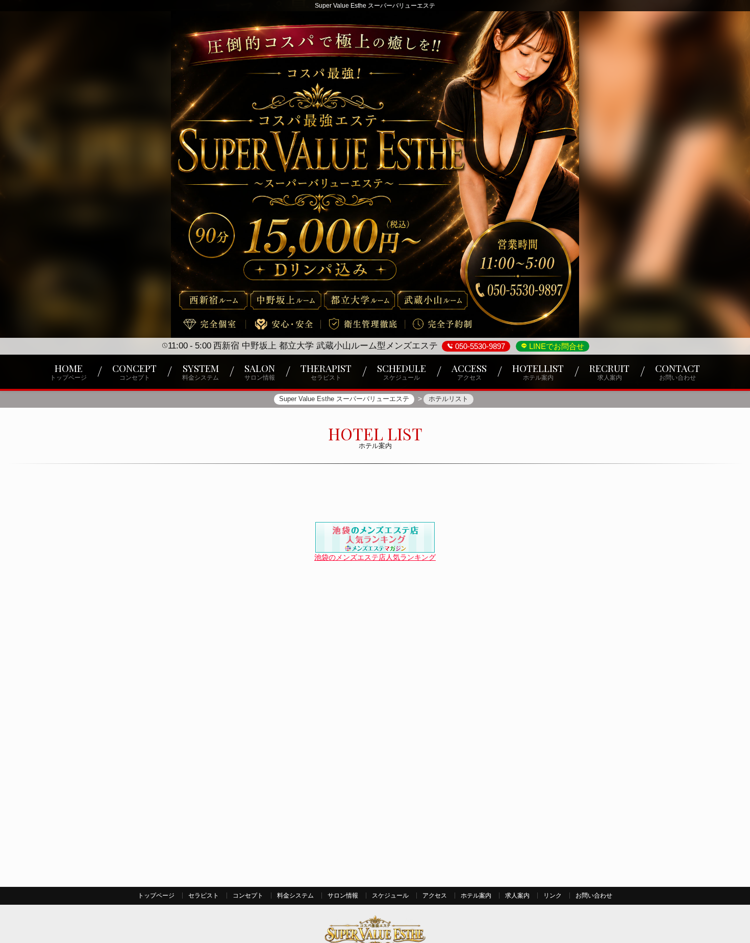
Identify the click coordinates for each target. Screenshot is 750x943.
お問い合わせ (594, 895)
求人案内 (517, 895)
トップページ (156, 895)
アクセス (434, 895)
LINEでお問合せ (555, 346)
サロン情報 (343, 895)
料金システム (295, 895)
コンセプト (248, 895)
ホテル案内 (476, 895)
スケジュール (390, 895)
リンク (552, 895)
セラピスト (203, 895)
